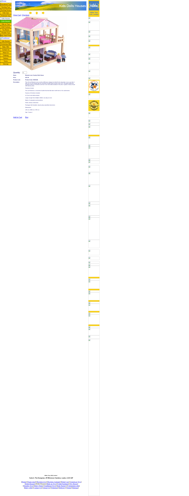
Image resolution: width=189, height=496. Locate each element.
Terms (69, 488)
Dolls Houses (30, 484)
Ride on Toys (51, 484)
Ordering (54, 488)
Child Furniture (63, 484)
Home (24, 482)
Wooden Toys (28, 486)
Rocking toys (41, 482)
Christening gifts (73, 486)
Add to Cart (17, 117)
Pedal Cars (65, 482)
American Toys (75, 482)
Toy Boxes (73, 484)
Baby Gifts (28, 488)
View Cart (17, 15)
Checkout (25, 15)
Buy (26, 117)
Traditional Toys (49, 486)
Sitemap (75, 488)
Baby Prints (39, 486)
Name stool (31, 482)
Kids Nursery (61, 486)
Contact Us (37, 488)
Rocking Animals (54, 482)
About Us (46, 488)
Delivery (62, 488)
